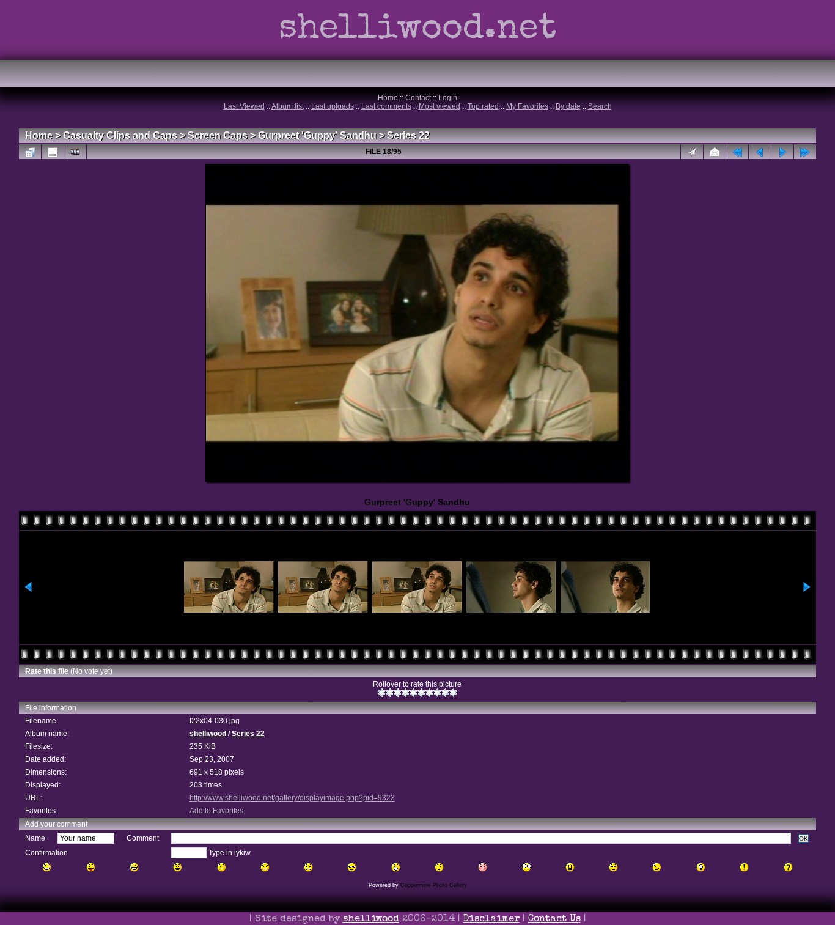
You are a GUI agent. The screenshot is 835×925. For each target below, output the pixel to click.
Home (388, 98)
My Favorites (527, 106)
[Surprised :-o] (395, 867)
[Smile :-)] (177, 867)
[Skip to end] (805, 151)
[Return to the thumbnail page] (30, 151)
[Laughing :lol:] (46, 867)
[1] (382, 692)
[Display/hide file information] (53, 151)
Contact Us (554, 919)
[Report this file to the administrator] (692, 151)
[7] (429, 692)
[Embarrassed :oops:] (482, 867)
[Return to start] (737, 151)
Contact (418, 98)
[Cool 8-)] (351, 867)
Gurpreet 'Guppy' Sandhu (317, 135)
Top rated (483, 106)
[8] (437, 692)
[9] (445, 692)
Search (600, 106)
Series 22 (408, 135)
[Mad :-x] (570, 867)
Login (447, 98)
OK (803, 838)
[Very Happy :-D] (134, 867)
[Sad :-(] (265, 867)
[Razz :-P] (90, 867)
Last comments (386, 106)
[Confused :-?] (439, 867)
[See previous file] (760, 151)
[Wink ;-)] (656, 867)
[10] (453, 692)
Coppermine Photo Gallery (433, 885)
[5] (414, 692)
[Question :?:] (788, 867)
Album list (287, 106)
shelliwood (207, 733)
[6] (421, 692)
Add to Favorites (216, 810)
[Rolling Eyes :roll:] (613, 867)
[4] (406, 692)
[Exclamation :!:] (744, 867)
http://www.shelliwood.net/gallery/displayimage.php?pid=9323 (292, 798)
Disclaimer (491, 919)
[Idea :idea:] (700, 867)
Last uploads (332, 106)
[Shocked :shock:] (526, 867)
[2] (390, 692)
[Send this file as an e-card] (715, 151)
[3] (398, 692)
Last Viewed (244, 106)
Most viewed (439, 106)
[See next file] (782, 151)
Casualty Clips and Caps (120, 135)
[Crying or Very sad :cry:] (308, 867)
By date (568, 106)
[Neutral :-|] (221, 867)
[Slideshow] (75, 151)
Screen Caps (218, 135)
